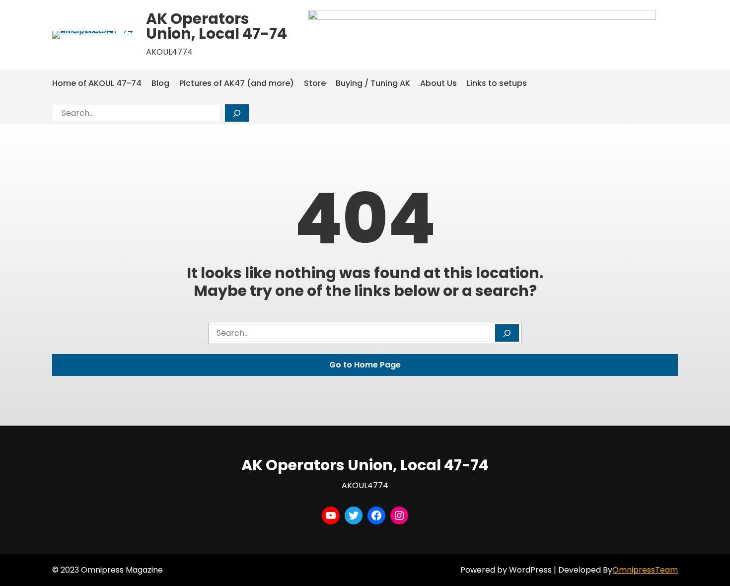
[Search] (237, 113)
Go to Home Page (365, 364)
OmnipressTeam (645, 570)
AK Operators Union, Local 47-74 (216, 26)
